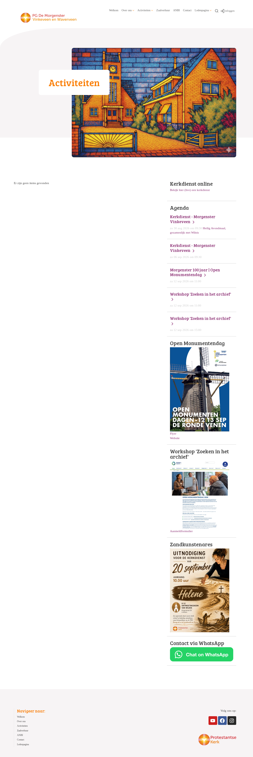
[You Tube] (213, 720)
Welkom (113, 10)
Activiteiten (143, 10)
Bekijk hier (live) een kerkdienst (190, 190)
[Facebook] (222, 720)
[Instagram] (232, 720)
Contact (187, 10)
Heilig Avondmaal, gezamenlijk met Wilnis (198, 224)
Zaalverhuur (163, 10)
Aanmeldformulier (181, 531)
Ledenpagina (202, 10)
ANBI (176, 10)
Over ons (127, 10)
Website (175, 438)
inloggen (230, 10)
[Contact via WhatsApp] (201, 654)
